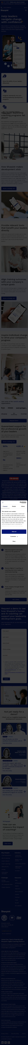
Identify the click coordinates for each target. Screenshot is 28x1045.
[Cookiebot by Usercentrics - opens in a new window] (20, 502)
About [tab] (23, 506)
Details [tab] (14, 506)
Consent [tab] (5, 506)
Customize (13, 536)
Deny (14, 541)
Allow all (14, 531)
